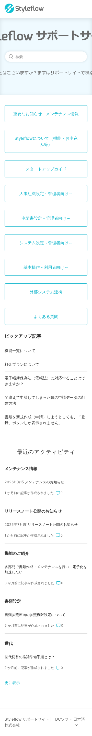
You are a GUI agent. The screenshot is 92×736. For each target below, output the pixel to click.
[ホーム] (24, 11)
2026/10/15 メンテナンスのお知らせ (34, 482)
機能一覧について (20, 350)
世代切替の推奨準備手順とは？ (30, 657)
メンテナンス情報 (21, 468)
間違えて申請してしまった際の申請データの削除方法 (45, 400)
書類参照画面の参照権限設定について (35, 614)
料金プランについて (22, 364)
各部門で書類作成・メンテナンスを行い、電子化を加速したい (46, 569)
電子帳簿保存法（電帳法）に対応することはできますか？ (45, 381)
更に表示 (12, 682)
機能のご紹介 (17, 553)
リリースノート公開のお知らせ (33, 511)
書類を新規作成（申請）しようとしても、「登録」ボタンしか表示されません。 (45, 419)
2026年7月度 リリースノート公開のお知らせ (41, 524)
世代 (9, 643)
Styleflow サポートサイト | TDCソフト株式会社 (38, 722)
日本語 (79, 719)
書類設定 (13, 601)
